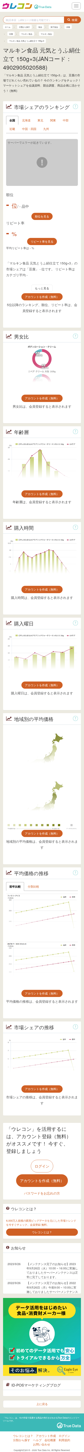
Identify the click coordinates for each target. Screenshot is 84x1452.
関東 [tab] (53, 120)
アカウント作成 (46, 1436)
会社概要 (50, 1440)
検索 (74, 20)
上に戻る (42, 1404)
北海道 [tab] (26, 120)
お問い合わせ (41, 1444)
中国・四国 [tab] (29, 129)
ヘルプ (37, 1440)
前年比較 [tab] (15, 886)
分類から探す (21, 1440)
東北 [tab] (40, 120)
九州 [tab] (46, 129)
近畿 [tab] (12, 129)
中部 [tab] (66, 120)
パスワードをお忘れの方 (42, 1193)
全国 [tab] (12, 120)
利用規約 (64, 1440)
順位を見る (42, 216)
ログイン (42, 1166)
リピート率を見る (42, 241)
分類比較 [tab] (33, 886)
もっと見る (42, 288)
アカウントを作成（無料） (42, 297)
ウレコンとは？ (23, 1436)
